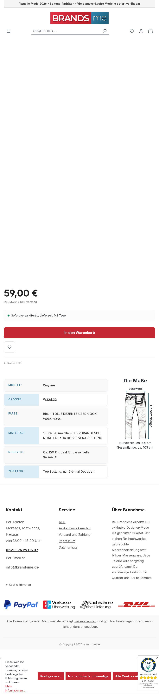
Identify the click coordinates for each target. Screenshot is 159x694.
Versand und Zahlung (74, 535)
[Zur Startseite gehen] (79, 18)
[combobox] (65, 31)
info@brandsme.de (22, 567)
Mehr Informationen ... (15, 688)
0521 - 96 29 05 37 (22, 550)
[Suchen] (104, 31)
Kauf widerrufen (20, 584)
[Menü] (8, 31)
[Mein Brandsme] (141, 31)
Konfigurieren (50, 676)
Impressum (67, 541)
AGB (62, 522)
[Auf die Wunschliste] (9, 347)
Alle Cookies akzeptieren (134, 676)
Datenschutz (68, 547)
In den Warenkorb (79, 333)
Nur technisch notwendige (88, 676)
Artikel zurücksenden (74, 528)
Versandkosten (85, 621)
